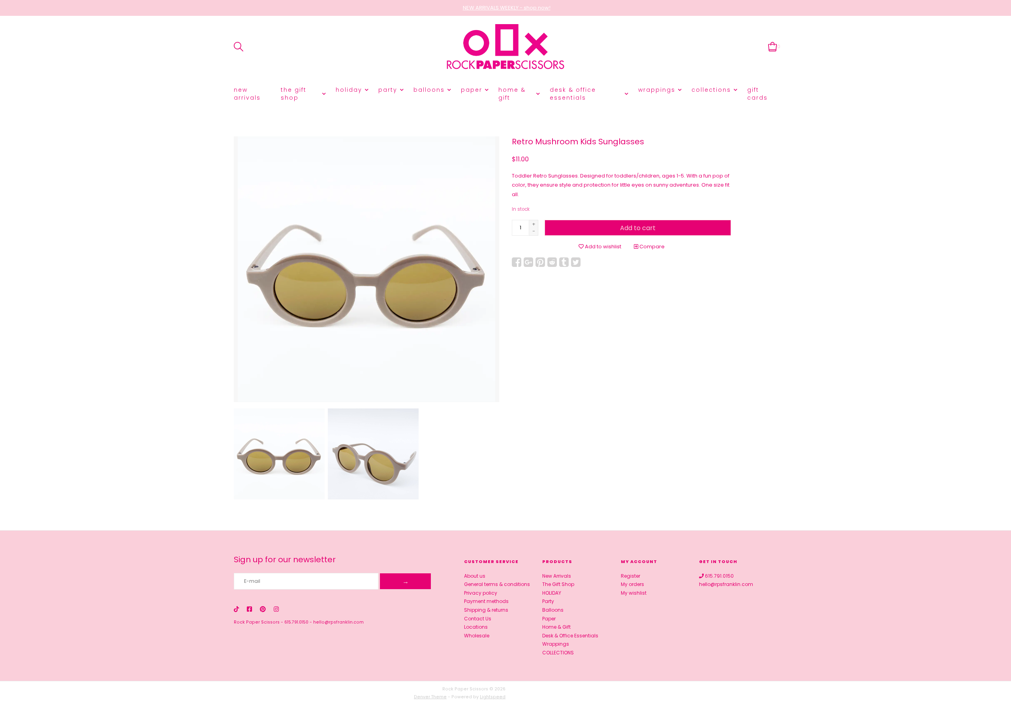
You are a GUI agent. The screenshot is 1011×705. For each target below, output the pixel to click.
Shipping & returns (486, 610)
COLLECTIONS (711, 90)
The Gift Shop (293, 94)
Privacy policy (480, 593)
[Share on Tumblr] (564, 262)
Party (387, 90)
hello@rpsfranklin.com (338, 622)
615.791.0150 (296, 622)
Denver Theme (430, 697)
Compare (651, 246)
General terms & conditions (497, 584)
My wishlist (633, 593)
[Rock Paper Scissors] (505, 47)
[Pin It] (540, 262)
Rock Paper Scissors (257, 622)
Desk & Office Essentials (573, 94)
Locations (476, 627)
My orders (632, 584)
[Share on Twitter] (576, 262)
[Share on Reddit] (552, 262)
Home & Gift (512, 94)
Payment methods (486, 601)
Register (630, 576)
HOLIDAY (349, 90)
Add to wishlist (602, 246)
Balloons (429, 90)
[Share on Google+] (528, 262)
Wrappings (656, 90)
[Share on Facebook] (516, 262)
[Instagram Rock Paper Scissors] (276, 609)
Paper (471, 90)
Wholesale (476, 635)
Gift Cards (757, 94)
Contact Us (477, 618)
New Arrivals (247, 94)
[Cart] (772, 46)
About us (474, 576)
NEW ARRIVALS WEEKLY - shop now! (507, 7)
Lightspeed (493, 697)
